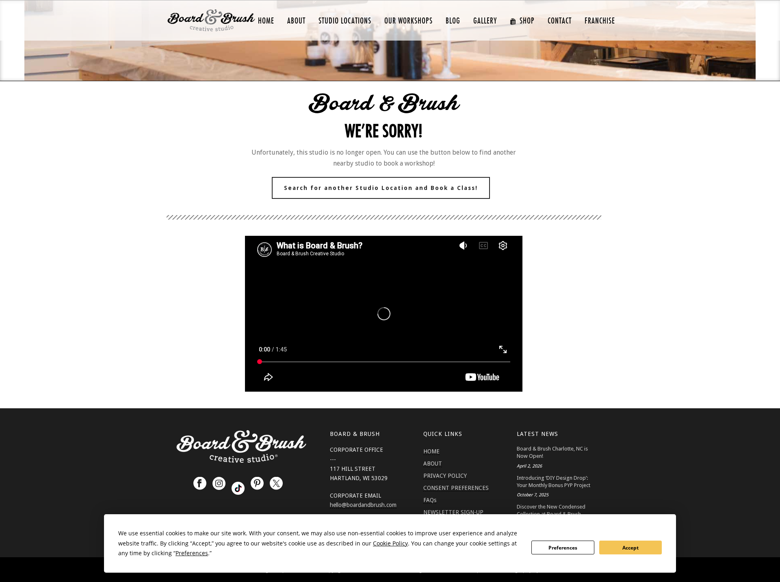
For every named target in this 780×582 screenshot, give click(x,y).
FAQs (429, 500)
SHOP (527, 21)
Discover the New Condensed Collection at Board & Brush (551, 510)
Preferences (562, 547)
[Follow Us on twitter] (276, 484)
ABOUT (296, 21)
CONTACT (560, 21)
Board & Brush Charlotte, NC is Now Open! (552, 452)
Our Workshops (408, 21)
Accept (630, 547)
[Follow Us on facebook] (199, 484)
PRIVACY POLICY (445, 475)
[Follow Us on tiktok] (238, 488)
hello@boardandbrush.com (363, 505)
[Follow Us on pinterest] (257, 484)
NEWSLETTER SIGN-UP (453, 512)
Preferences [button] (192, 553)
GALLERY (485, 21)
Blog (453, 21)
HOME (266, 21)
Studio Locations (344, 21)
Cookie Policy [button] (390, 543)
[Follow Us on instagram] (218, 484)
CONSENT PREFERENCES (456, 488)
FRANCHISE (600, 21)
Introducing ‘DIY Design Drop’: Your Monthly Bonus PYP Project (553, 481)
